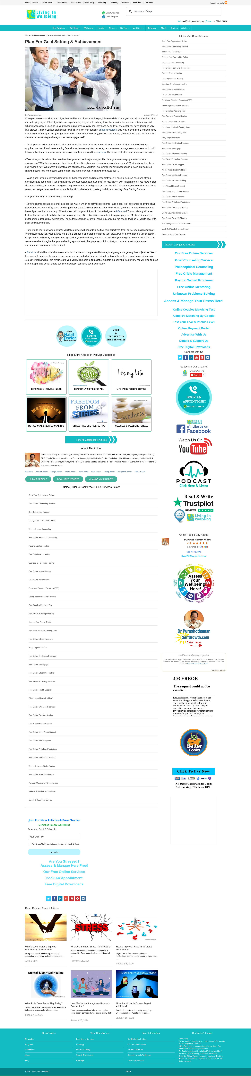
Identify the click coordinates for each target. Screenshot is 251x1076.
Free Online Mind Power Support (42, 732)
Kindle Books (70, 472)
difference (120, 211)
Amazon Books (42, 472)
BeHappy (151, 28)
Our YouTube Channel (137, 1044)
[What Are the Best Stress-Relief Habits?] (91, 940)
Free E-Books (140, 472)
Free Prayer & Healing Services (42, 681)
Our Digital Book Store (137, 1039)
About (27, 1055)
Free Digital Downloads (64, 884)
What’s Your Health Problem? (41, 698)
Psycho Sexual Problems (194, 280)
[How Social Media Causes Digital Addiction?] (137, 997)
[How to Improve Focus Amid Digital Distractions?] (137, 940)
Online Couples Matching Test (194, 309)
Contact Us (149, 2)
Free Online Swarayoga (38, 664)
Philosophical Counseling (194, 267)
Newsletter (29, 1039)
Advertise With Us (193, 334)
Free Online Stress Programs (41, 639)
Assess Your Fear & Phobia (40, 622)
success (101, 152)
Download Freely (83, 1050)
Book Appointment (68, 479)
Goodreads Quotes (218, 670)
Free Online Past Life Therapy (41, 774)
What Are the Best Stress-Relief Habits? (91, 946)
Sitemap (128, 1071)
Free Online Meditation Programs (42, 656)
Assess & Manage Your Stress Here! (193, 301)
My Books (29, 472)
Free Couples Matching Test (40, 605)
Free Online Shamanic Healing (41, 673)
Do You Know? (47, 2)
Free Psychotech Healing (39, 554)
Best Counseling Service (39, 512)
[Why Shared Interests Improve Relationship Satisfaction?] (46, 940)
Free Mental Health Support (40, 724)
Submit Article (38, 479)
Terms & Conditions (136, 1060)
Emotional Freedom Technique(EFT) (44, 588)
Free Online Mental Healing (40, 571)
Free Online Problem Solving (41, 715)
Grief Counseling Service (194, 260)
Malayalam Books (125, 472)
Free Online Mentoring (193, 287)
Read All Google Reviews (193, 556)
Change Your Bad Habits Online (42, 520)
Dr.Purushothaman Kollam (197, 663)
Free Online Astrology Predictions (43, 749)
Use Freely (114, 2)
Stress (112, 28)
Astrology (80, 1044)
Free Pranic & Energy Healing (41, 614)
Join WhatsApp (112, 13)
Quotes (174, 28)
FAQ (27, 1060)
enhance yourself (108, 130)
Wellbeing (88, 28)
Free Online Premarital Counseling (43, 537)
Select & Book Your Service (40, 800)
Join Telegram (112, 17)
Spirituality (102, 2)
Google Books (56, 472)
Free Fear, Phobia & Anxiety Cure (43, 631)
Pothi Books (96, 472)
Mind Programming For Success (42, 597)
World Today (89, 2)
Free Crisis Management (194, 273)
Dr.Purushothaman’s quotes (194, 655)
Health (101, 28)
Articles (184, 28)
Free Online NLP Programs (40, 741)
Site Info (35, 2)
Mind (163, 28)
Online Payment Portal (193, 328)
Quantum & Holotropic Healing (41, 563)
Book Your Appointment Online (41, 495)
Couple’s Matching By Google (193, 315)
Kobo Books (83, 472)
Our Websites (62, 2)
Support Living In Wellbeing (139, 1055)
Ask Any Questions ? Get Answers (43, 783)
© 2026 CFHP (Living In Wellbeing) (37, 1071)
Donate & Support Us (193, 340)
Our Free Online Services (64, 872)
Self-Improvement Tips (40, 35)
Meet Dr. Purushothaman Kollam (42, 791)
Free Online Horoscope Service (42, 757)
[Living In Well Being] (42, 17)
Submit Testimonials (84, 1055)
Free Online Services (85, 1039)
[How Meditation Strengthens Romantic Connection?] (91, 997)
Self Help (74, 28)
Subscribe (54, 852)
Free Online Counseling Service (42, 504)
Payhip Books (109, 472)
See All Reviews (194, 551)
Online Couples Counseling (40, 529)
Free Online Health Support (40, 690)
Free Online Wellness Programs (42, 707)
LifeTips (123, 28)
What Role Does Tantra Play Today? (43, 1003)
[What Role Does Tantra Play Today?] (46, 997)
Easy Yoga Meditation (38, 648)
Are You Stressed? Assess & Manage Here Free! (64, 863)
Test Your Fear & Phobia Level (194, 322)
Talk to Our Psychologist (39, 580)
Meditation (137, 28)
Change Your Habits (101, 479)
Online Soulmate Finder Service (42, 766)
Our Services (76, 2)
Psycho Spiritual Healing (39, 546)
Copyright (80, 1060)
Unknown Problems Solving (194, 293)
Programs (29, 1044)
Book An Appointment (64, 878)
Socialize (31, 252)
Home (27, 2)
